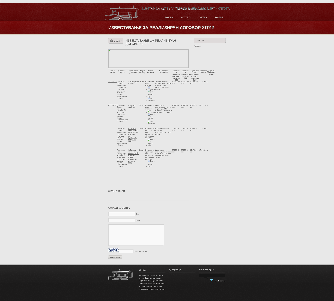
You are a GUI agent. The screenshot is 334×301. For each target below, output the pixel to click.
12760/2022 (112, 82)
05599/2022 (112, 105)
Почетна (169, 17)
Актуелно (185, 17)
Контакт (219, 17)
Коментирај (115, 257)
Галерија (203, 17)
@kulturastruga (220, 281)
